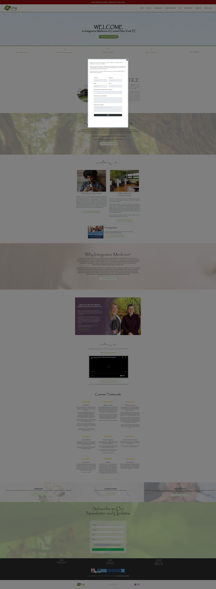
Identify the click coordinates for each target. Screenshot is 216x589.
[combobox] (95, 86)
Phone (95, 83)
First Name (96, 77)
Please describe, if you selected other (100, 95)
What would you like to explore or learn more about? (103, 89)
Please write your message (99, 104)
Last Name (111, 77)
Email (110, 83)
